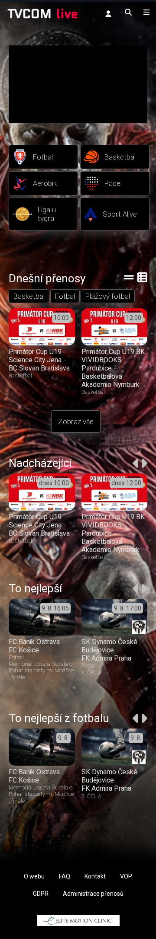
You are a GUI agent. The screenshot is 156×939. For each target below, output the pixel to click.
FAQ (64, 876)
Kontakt (95, 876)
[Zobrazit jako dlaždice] (142, 277)
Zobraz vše (76, 421)
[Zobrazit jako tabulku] (129, 277)
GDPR (41, 893)
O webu (34, 876)
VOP (126, 876)
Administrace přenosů (93, 893)
